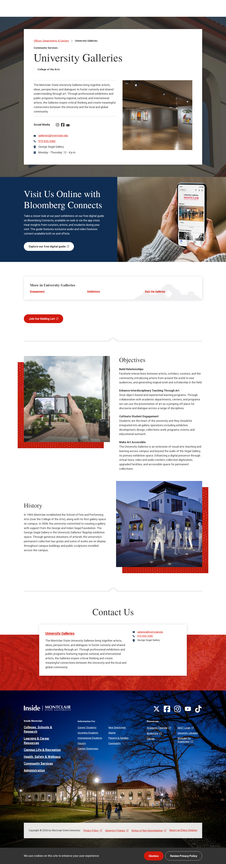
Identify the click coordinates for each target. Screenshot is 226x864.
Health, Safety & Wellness (42, 757)
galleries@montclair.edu (53, 135)
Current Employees (88, 748)
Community (114, 743)
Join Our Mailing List (42, 318)
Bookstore (152, 733)
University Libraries (188, 733)
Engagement (37, 291)
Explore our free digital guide (47, 246)
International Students (90, 738)
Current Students (87, 727)
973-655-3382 (47, 141)
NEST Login (184, 727)
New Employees (117, 727)
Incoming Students (88, 732)
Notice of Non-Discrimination (147, 830)
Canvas (151, 738)
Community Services (38, 763)
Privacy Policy (91, 830)
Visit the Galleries (155, 291)
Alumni (111, 732)
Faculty (82, 743)
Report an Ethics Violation (183, 830)
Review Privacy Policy (183, 856)
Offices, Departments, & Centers (51, 40)
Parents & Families (118, 738)
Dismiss (154, 856)
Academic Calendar (157, 727)
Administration (34, 770)
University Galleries (60, 633)
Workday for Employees (184, 740)
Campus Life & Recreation (42, 750)
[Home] (47, 708)
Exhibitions (93, 291)
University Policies (115, 830)
